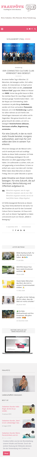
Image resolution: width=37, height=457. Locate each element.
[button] (30, 448)
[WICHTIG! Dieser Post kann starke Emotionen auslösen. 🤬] (8, 270)
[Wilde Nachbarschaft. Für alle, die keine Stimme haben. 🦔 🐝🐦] (8, 256)
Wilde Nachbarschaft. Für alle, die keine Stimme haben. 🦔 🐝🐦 (25, 255)
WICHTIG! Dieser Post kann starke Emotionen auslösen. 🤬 (24, 269)
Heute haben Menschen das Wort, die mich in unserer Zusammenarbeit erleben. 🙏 (25, 284)
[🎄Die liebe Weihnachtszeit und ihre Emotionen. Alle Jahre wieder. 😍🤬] (8, 314)
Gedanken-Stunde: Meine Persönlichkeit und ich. (11, 434)
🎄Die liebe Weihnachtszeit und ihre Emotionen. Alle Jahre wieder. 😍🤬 (25, 314)
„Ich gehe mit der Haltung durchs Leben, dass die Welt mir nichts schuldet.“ (25, 299)
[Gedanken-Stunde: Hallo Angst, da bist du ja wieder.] (29, 410)
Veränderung (18, 67)
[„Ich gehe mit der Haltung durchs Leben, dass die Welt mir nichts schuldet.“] (8, 300)
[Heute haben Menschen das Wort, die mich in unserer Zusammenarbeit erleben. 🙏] (8, 284)
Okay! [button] (6, 453)
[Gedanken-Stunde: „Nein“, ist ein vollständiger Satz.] (29, 424)
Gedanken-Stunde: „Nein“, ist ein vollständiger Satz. (11, 422)
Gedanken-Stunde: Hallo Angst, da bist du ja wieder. (10, 409)
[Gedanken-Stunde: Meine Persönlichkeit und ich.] (29, 436)
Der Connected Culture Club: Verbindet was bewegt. (18, 71)
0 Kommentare (26, 227)
